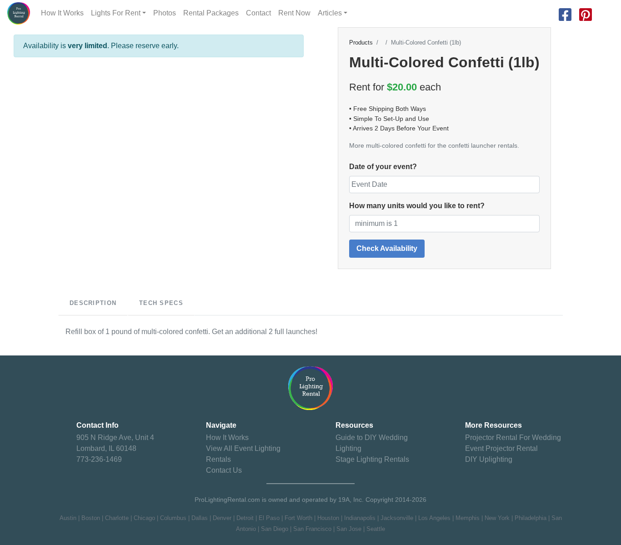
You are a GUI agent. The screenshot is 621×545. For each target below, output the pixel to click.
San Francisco (312, 528)
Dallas (199, 518)
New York (497, 518)
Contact (258, 13)
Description (93, 303)
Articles (330, 13)
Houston (328, 518)
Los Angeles (434, 518)
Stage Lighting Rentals (372, 459)
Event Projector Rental (501, 448)
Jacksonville (397, 518)
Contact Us (224, 470)
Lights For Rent (115, 13)
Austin (68, 518)
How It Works (62, 13)
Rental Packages (211, 13)
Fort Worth (298, 518)
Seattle (375, 528)
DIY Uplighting (488, 459)
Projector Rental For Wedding (513, 437)
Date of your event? (383, 166)
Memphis (468, 518)
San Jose (348, 528)
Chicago (144, 518)
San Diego (274, 528)
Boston (90, 518)
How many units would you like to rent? (417, 206)
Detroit (245, 518)
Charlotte (117, 518)
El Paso (269, 518)
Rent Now (294, 13)
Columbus (173, 518)
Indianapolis (360, 518)
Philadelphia (530, 518)
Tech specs (161, 303)
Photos (164, 13)
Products (361, 43)
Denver (222, 518)
